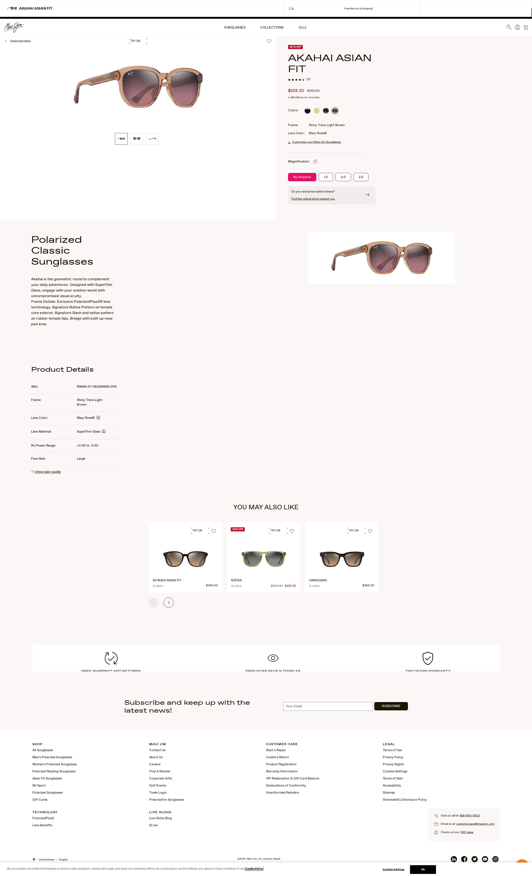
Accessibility (392, 786)
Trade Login (158, 793)
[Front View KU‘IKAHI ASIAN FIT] (185, 559)
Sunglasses (234, 27)
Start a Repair (276, 750)
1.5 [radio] (326, 177)
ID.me (153, 825)
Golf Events (157, 786)
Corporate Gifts (160, 779)
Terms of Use (392, 750)
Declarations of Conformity (286, 786)
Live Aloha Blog (160, 818)
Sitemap (389, 793)
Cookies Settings (395, 771)
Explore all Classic (20, 41)
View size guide (47, 471)
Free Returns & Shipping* (358, 8)
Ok (423, 869)
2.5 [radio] (361, 177)
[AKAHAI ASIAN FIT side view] (152, 139)
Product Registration (281, 764)
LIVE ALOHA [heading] (160, 812)
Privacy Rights (393, 764)
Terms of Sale (393, 779)
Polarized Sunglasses (47, 793)
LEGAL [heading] (389, 744)
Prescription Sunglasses (166, 800)
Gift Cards (39, 800)
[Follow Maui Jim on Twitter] (475, 861)
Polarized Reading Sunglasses (53, 771)
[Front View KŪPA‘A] (264, 559)
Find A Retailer (160, 771)
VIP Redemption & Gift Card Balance (292, 779)
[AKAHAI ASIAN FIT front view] (137, 139)
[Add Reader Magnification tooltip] (315, 162)
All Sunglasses (42, 750)
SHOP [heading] (37, 744)
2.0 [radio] (343, 177)
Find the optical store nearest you (313, 199)
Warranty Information (282, 771)
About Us (156, 757)
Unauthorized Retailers (282, 793)
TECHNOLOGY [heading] (45, 812)
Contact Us (157, 750)
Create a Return (277, 757)
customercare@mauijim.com (475, 824)
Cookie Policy (254, 868)
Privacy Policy (393, 757)
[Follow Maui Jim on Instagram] (495, 861)
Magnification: (299, 161)
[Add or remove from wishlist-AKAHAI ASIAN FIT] (269, 41)
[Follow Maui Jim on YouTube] (485, 861)
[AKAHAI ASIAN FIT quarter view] (121, 139)
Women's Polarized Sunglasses (54, 764)
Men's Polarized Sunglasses (52, 757)
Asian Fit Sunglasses (47, 779)
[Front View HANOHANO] (342, 559)
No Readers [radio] (302, 177)
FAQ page (467, 832)
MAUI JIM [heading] (157, 744)
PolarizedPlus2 (43, 818)
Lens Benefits (42, 825)
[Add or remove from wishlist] (213, 531)
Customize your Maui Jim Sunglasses (316, 142)
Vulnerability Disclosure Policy (405, 800)
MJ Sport (39, 786)
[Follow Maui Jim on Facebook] (464, 861)
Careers (154, 764)
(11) (308, 79)
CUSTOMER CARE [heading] (282, 744)
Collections (272, 27)
